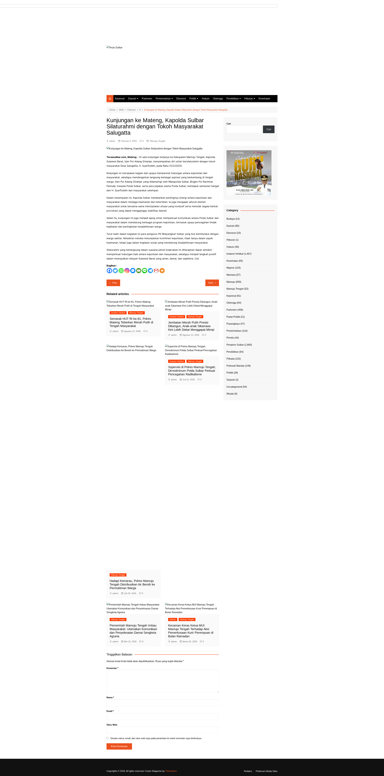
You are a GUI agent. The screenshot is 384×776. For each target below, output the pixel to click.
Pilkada (230, 358)
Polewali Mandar (235, 366)
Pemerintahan (163, 98)
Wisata (230, 393)
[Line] (144, 270)
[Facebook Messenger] (132, 270)
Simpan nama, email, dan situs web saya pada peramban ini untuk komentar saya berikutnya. (156, 738)
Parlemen (147, 98)
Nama (110, 697)
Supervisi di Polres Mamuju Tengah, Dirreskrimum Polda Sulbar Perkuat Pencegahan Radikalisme (192, 370)
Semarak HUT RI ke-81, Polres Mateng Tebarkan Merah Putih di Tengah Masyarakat (131, 322)
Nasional (119, 98)
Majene (230, 267)
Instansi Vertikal (118, 313)
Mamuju (230, 282)
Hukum (205, 98)
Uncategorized (234, 387)
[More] (162, 270)
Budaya (230, 219)
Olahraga (218, 98)
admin (112, 141)
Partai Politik (233, 317)
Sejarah (230, 379)
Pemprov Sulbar (235, 344)
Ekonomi (181, 98)
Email (110, 711)
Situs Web (111, 724)
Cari (228, 123)
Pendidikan (232, 98)
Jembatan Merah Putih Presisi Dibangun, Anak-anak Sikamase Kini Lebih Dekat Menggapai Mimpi (191, 326)
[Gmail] (156, 270)
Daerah (132, 98)
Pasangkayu (233, 323)
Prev (114, 282)
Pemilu (230, 337)
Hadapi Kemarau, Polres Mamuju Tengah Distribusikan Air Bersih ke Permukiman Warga (132, 584)
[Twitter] (115, 270)
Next (210, 282)
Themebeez (171, 771)
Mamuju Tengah (157, 141)
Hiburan (248, 98)
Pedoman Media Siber (267, 771)
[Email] (138, 270)
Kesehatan (264, 98)
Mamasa (231, 275)
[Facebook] (109, 270)
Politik (192, 98)
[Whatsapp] (121, 270)
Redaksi (248, 771)
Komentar (112, 668)
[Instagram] (127, 270)
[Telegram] (150, 270)
